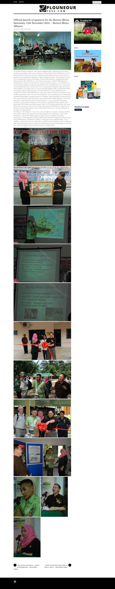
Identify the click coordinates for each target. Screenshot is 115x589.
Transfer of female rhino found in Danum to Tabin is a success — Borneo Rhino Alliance (57, 566)
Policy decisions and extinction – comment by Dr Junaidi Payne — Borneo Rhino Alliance (26, 567)
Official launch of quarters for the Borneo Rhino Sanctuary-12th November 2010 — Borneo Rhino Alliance (41, 23)
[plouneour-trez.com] (57, 9)
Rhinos (21, 2)
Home (15, 2)
